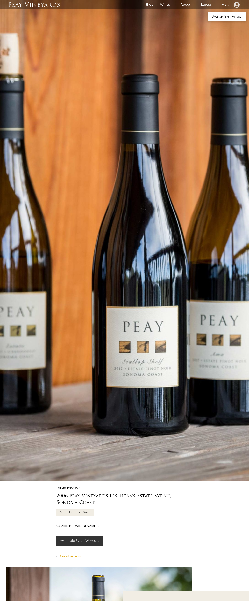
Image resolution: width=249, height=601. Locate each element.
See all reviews (70, 556)
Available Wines (78, 541)
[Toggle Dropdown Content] (236, 4)
